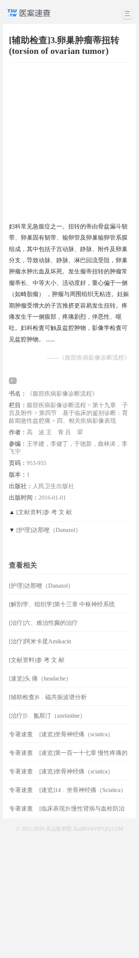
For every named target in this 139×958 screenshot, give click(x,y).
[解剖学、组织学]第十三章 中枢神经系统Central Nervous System (62, 610)
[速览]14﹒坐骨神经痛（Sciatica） (82, 790)
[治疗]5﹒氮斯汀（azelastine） (47, 715)
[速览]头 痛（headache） (40, 678)
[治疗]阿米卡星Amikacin (40, 641)
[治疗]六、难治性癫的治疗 (43, 623)
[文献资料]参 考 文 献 (44, 512)
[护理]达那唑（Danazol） (48, 530)
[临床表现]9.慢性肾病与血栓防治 (82, 808)
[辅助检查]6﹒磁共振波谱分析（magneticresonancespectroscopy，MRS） (61, 703)
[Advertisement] (69, 138)
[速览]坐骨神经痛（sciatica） (76, 734)
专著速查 (19, 734)
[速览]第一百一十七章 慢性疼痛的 (83, 753)
